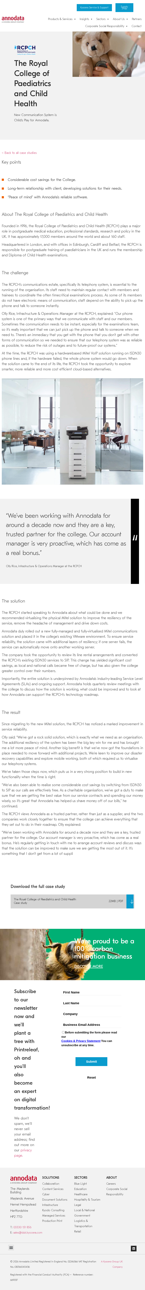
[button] (11, 1248)
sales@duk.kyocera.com (27, 1232)
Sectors (100, 19)
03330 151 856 (22, 1227)
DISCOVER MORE (88, 966)
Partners (136, 19)
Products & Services (60, 19)
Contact (136, 26)
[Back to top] (130, 1263)
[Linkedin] (134, 1248)
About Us (118, 19)
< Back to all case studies (19, 153)
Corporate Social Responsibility (104, 26)
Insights (84, 19)
